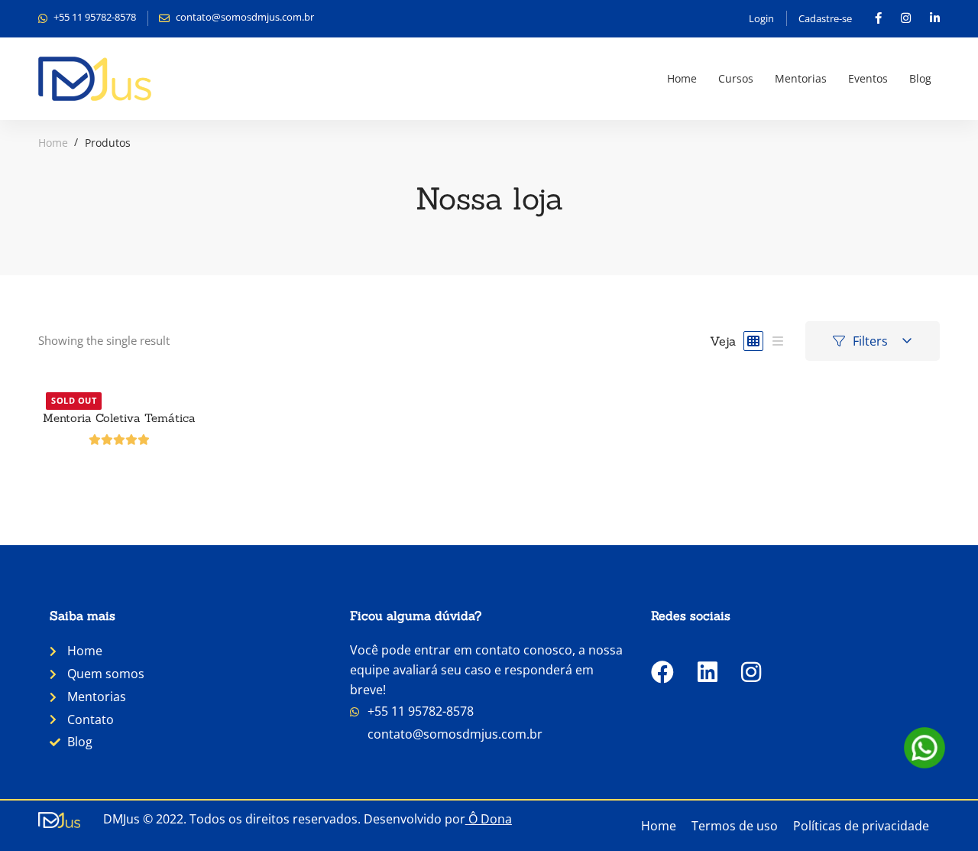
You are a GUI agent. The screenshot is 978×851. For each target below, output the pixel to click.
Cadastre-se (825, 18)
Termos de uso (734, 825)
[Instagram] (751, 672)
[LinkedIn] (707, 672)
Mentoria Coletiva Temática (119, 418)
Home (53, 142)
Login (761, 18)
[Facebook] (662, 672)
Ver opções (119, 384)
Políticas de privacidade (861, 825)
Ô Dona (490, 818)
